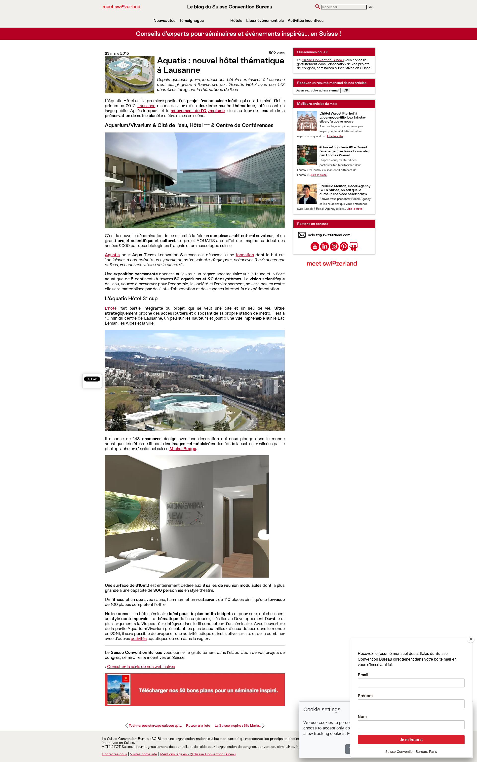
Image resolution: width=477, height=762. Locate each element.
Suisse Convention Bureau (323, 60)
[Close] (471, 639)
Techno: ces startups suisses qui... (155, 725)
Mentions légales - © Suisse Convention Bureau (198, 754)
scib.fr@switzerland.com (329, 235)
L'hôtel (111, 308)
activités (139, 638)
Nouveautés (164, 20)
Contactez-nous (114, 754)
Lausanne (146, 105)
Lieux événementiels (265, 20)
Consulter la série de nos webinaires (141, 666)
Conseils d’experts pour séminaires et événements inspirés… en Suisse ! (238, 33)
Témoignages (191, 20)
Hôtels (236, 20)
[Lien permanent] (195, 704)
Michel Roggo (182, 448)
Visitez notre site (143, 754)
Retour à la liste (198, 725)
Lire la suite (335, 136)
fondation (245, 254)
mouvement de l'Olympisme (198, 110)
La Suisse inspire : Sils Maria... (238, 725)
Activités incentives (305, 20)
